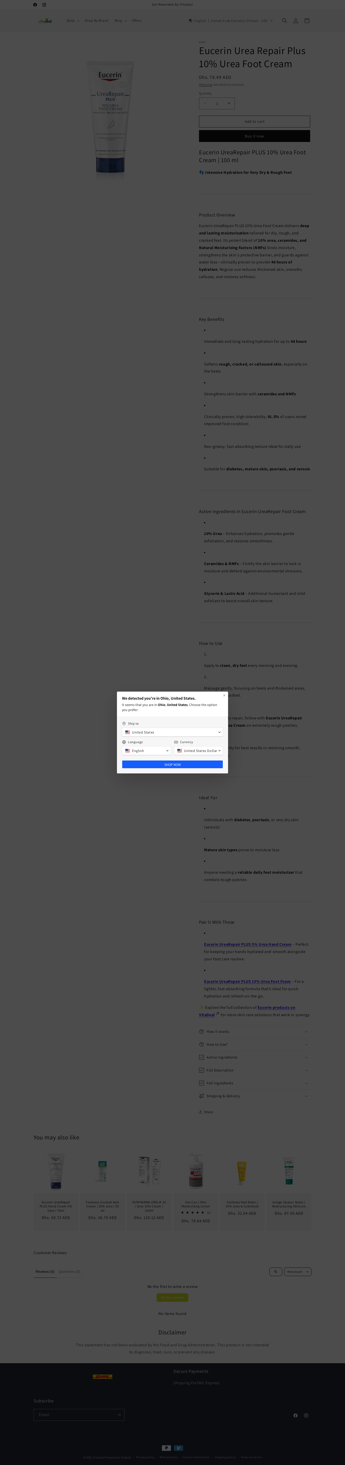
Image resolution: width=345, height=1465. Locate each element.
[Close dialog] (224, 695)
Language (135, 742)
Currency (186, 742)
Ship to (133, 723)
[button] (172, 732)
